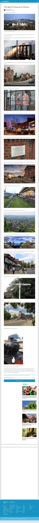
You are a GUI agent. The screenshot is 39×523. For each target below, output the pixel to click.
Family (11, 510)
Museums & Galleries (19, 511)
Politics (24, 507)
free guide (16, 375)
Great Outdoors (18, 507)
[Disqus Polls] (19, 460)
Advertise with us (5, 509)
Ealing (27, 368)
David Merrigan (19, 163)
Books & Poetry (12, 507)
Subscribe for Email (6, 508)
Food (17, 505)
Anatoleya (22, 252)
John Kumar (15, 301)
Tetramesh (23, 210)
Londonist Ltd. (25, 518)
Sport (23, 511)
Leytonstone (19, 368)
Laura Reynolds (9, 9)
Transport (30, 507)
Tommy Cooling (26, 234)
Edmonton (15, 368)
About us (4, 505)
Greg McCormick (27, 137)
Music (17, 512)
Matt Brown (25, 113)
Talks (30, 505)
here (13, 163)
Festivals (11, 511)
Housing (17, 510)
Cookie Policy (5, 513)
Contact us (4, 507)
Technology (31, 506)
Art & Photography (12, 505)
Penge (23, 368)
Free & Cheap (18, 506)
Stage (23, 512)
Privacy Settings (5, 514)
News (23, 505)
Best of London (12, 506)
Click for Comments (19, 380)
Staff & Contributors (6, 510)
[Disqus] (19, 485)
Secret (24, 510)
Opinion (24, 506)
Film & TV (11, 512)
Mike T (18, 88)
